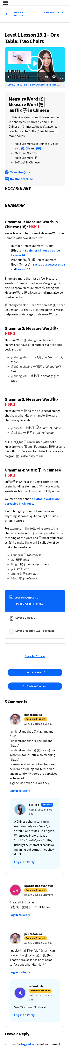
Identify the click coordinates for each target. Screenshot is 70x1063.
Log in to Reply (20, 791)
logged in (27, 1044)
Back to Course (35, 656)
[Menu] (5, 2)
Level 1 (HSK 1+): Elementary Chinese (28, 85)
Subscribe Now (35, 74)
